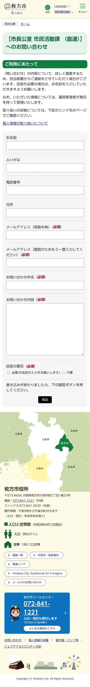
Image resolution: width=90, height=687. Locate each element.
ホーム (25, 24)
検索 (47, 12)
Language (61, 6)
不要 (70, 372)
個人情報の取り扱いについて (25, 123)
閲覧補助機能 (62, 11)
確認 (45, 399)
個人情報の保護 (38, 640)
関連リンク (19, 564)
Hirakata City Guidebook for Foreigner (37, 573)
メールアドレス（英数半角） (29, 227)
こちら (42, 628)
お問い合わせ (12, 640)
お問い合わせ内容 (20, 299)
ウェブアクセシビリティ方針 (22, 646)
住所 (9, 205)
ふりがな (13, 160)
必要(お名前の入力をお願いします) (36, 372)
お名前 (11, 137)
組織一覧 (17, 555)
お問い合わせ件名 (20, 277)
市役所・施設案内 (48, 555)
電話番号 (13, 182)
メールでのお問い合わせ (26, 582)
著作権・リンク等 (67, 640)
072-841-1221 (23, 500)
